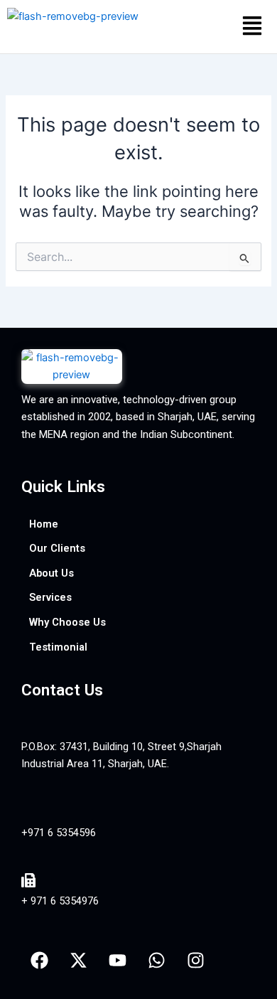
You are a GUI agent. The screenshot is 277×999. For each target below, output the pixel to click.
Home (43, 524)
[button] (252, 26)
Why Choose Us (67, 622)
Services (50, 597)
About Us (51, 573)
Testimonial (58, 647)
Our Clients (57, 548)
